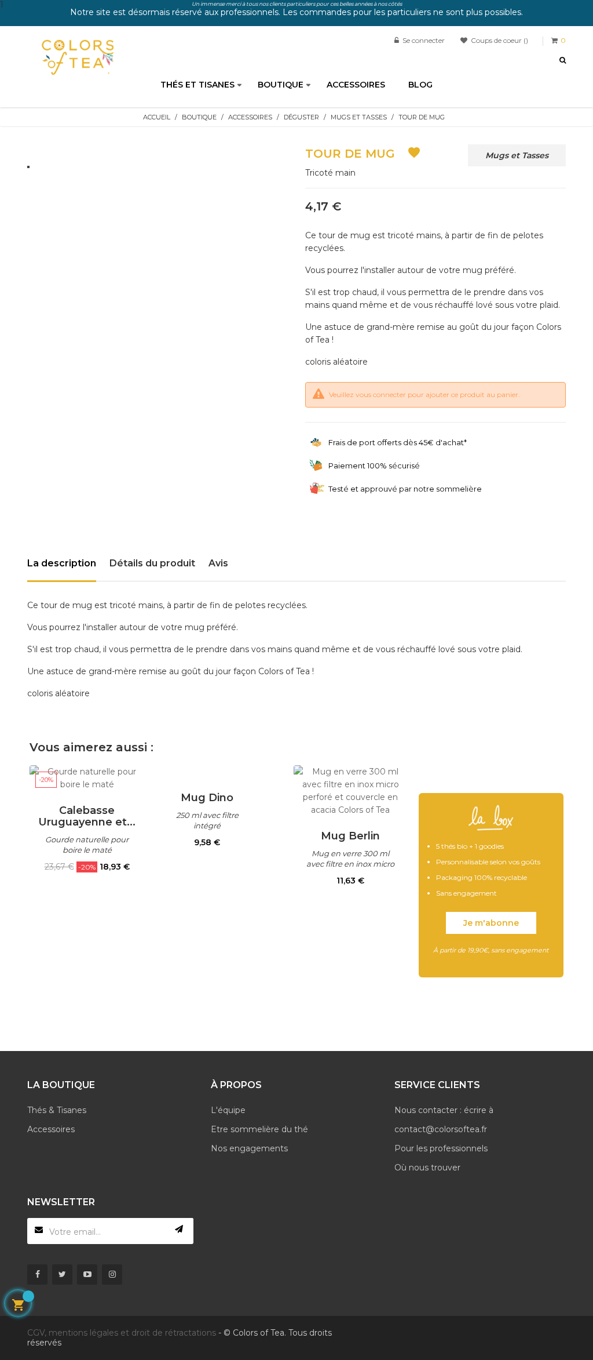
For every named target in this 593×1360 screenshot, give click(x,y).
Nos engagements (249, 1148)
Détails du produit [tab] (152, 563)
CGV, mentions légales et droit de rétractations (121, 1333)
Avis (218, 563)
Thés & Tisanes (56, 1110)
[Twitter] (62, 1274)
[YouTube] (87, 1274)
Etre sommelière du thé (259, 1129)
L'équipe (228, 1110)
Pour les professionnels (441, 1148)
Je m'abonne (491, 923)
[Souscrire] (178, 1229)
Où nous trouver (427, 1167)
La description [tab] (61, 563)
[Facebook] (37, 1274)
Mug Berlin (350, 836)
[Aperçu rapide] (87, 778)
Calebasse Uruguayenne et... (87, 816)
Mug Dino (207, 797)
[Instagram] (112, 1274)
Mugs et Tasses (516, 155)
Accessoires (51, 1129)
